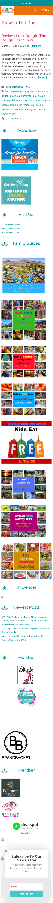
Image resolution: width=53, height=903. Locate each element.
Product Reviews (14, 86)
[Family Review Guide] (7, 10)
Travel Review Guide (11, 224)
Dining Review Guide (11, 228)
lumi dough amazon (21, 95)
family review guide (15, 91)
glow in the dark (36, 91)
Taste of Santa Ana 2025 (13, 640)
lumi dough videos (21, 109)
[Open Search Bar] (34, 10)
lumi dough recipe (19, 104)
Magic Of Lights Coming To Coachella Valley (22, 636)
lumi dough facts (25, 100)
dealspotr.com (27, 833)
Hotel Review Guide (10, 232)
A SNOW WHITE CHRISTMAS (15, 624)
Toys (27, 86)
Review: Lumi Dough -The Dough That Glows (23, 37)
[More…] (42, 77)
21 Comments (13, 118)
